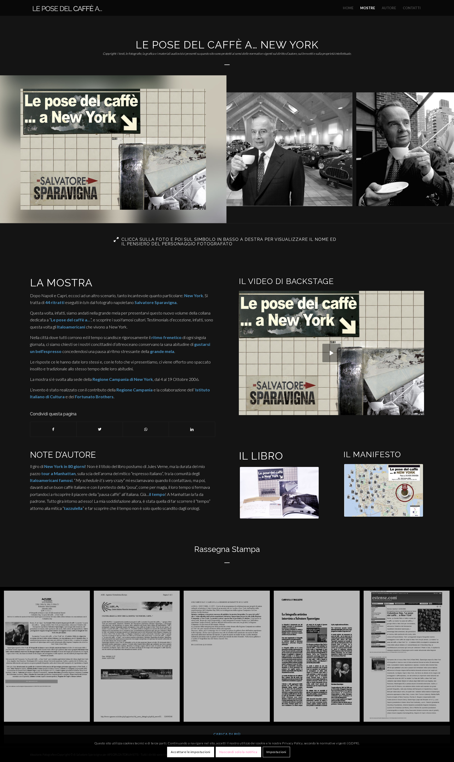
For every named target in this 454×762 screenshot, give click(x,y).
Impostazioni (276, 752)
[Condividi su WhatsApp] (146, 429)
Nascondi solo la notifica (238, 752)
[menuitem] (348, 8)
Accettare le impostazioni (190, 752)
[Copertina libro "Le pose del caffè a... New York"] (219, 216)
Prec (12, 149)
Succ (442, 149)
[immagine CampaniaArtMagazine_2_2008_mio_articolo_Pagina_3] (319, 658)
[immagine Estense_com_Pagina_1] (408, 658)
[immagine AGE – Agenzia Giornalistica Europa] (139, 658)
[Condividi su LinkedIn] (192, 429)
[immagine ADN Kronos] (49, 658)
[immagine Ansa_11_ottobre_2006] (229, 658)
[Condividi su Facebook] (53, 429)
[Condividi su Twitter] (100, 429)
